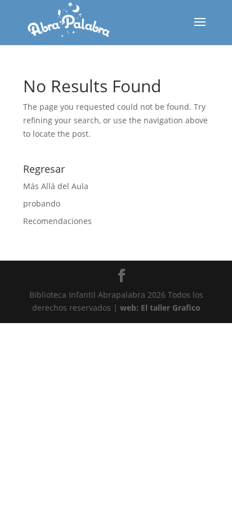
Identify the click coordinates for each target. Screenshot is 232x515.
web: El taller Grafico (160, 307)
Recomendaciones (57, 221)
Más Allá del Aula (55, 186)
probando (41, 203)
